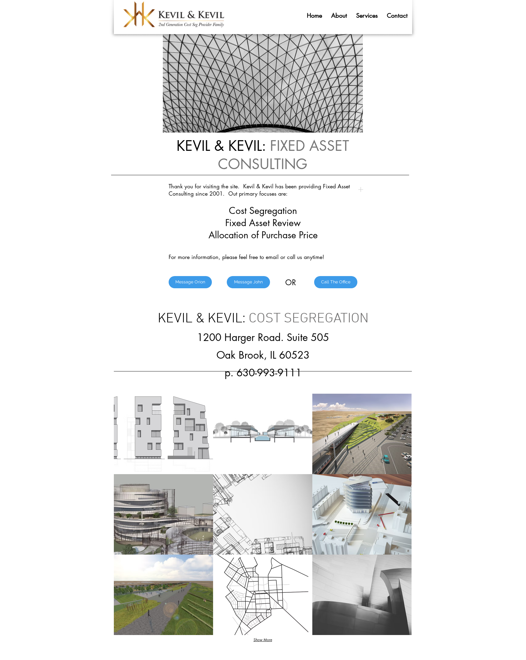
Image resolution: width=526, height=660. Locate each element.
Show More (263, 639)
